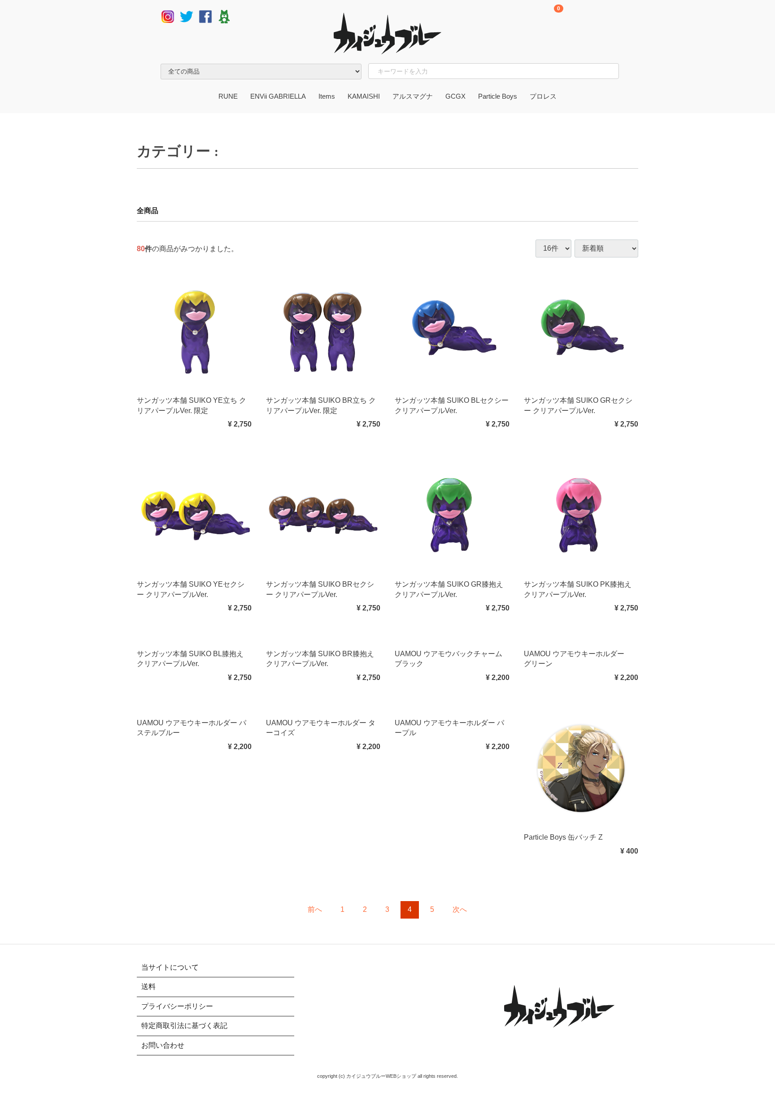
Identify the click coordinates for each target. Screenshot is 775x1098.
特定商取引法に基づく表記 (184, 1025)
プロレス (543, 96)
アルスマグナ (412, 96)
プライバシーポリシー (177, 1006)
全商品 (147, 210)
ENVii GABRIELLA (278, 96)
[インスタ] (167, 16)
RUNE (228, 96)
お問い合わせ (162, 1045)
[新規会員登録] (576, 17)
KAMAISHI (364, 96)
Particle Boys (497, 96)
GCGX (455, 96)
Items (326, 96)
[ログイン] (618, 17)
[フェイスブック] (205, 16)
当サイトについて (170, 967)
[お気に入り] (597, 17)
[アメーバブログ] (224, 16)
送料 (148, 986)
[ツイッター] (186, 16)
